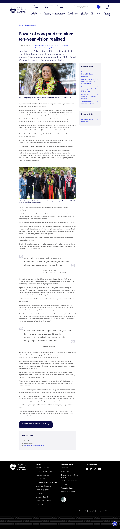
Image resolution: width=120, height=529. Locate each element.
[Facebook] (87, 469)
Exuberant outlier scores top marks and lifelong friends (88, 89)
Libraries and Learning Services (46, 482)
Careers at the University (44, 500)
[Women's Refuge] (63, 501)
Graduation (64, 45)
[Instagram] (95, 469)
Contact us (64, 468)
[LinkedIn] (91, 469)
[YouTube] (99, 469)
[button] (108, 7)
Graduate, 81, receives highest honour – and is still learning (88, 81)
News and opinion (31, 25)
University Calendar (42, 497)
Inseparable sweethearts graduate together (88, 96)
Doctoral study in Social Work (87, 121)
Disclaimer (106, 511)
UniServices (40, 504)
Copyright (91, 511)
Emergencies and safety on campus (70, 476)
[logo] (18, 10)
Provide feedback (66, 488)
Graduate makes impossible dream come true (87, 74)
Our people (39, 493)
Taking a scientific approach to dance (87, 103)
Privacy (98, 511)
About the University (42, 468)
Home (21, 25)
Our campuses (41, 479)
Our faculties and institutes (44, 471)
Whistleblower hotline (68, 492)
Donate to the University (69, 481)
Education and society (42, 48)
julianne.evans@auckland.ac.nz (34, 445)
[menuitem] (34, 6)
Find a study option (42, 490)
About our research (42, 475)
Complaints (64, 484)
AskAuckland (65, 471)
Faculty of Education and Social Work (47, 45)
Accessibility (83, 511)
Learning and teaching (43, 486)
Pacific (53, 48)
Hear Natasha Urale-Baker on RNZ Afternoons (34, 425)
